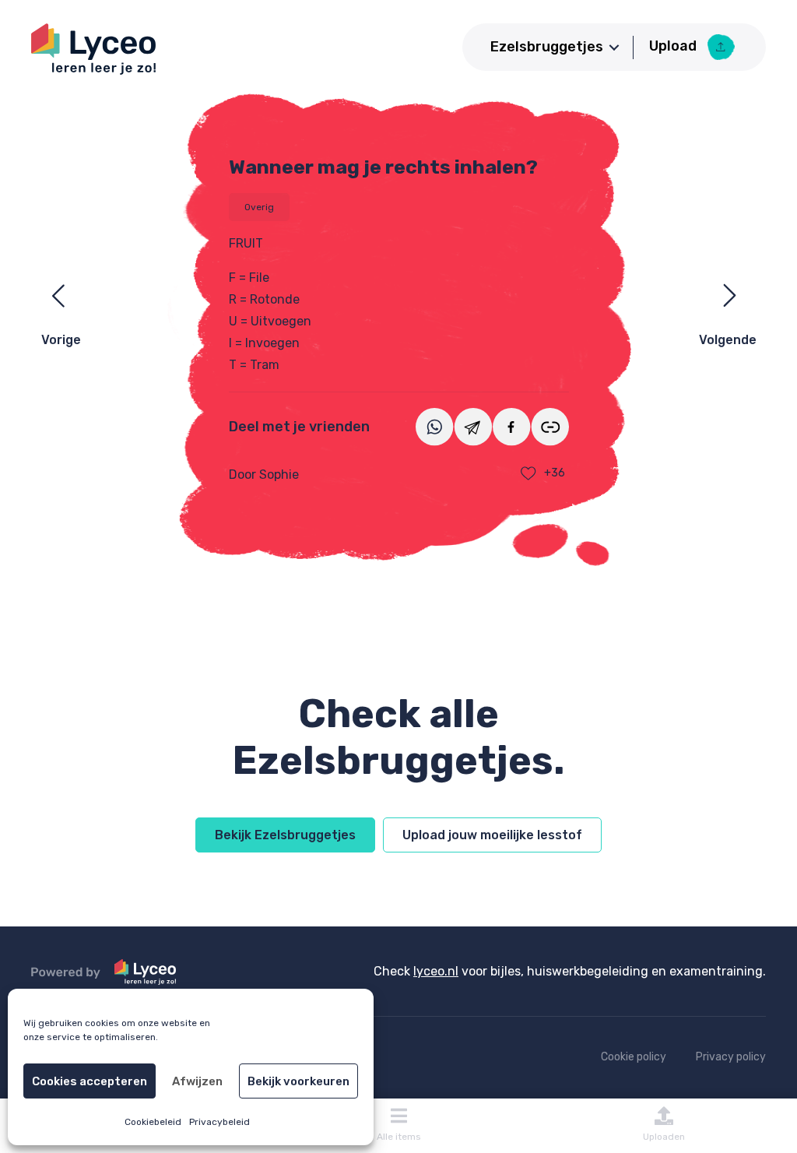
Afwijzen (197, 1081)
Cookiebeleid (153, 1121)
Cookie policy (633, 1056)
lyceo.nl (435, 971)
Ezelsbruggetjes (546, 46)
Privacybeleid (219, 1121)
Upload (674, 45)
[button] (614, 47)
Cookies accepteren (89, 1081)
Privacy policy (731, 1056)
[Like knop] (528, 473)
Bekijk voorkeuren (298, 1081)
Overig (259, 207)
